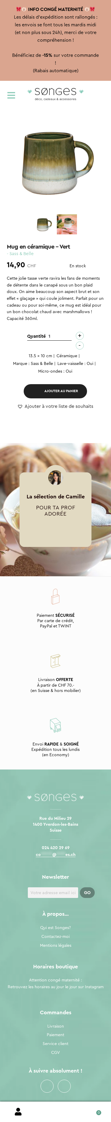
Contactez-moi (55, 937)
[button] (55, 407)
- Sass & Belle (20, 254)
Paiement (55, 1035)
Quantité (36, 336)
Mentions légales (55, 946)
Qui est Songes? (55, 928)
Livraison (55, 1026)
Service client (55, 1044)
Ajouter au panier (61, 391)
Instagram (64, 1086)
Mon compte (18, 1112)
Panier (92, 1110)
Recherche (55, 1112)
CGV (55, 1053)
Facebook (47, 1086)
